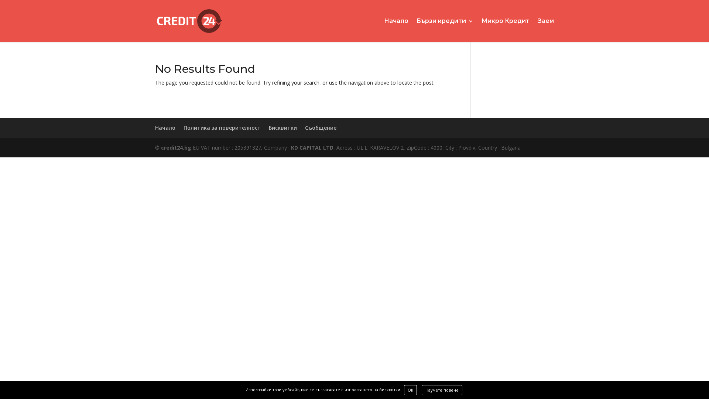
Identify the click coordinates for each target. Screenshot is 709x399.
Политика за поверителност (222, 127)
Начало (396, 21)
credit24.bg (176, 147)
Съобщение (320, 127)
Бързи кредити (441, 21)
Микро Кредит (506, 21)
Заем (546, 21)
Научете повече (442, 390)
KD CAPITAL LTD (312, 147)
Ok (410, 390)
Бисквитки (283, 127)
